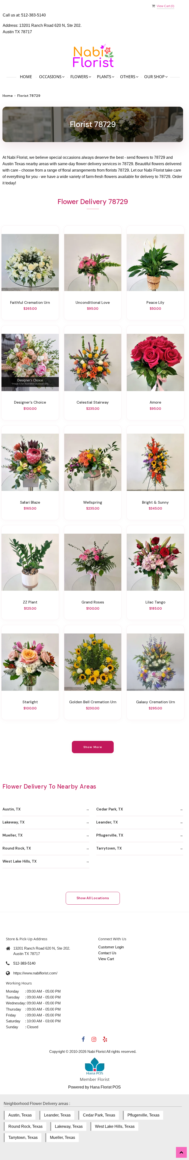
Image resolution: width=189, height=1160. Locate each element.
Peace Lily (155, 302)
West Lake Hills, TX (19, 861)
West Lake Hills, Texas (115, 1126)
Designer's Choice (30, 402)
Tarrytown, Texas (23, 1137)
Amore (155, 402)
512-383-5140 (33, 15)
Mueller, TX (12, 835)
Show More (92, 747)
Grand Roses (92, 602)
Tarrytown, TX (109, 848)
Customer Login (111, 947)
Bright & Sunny (155, 502)
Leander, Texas (57, 1115)
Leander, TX (107, 822)
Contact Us (107, 953)
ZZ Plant (30, 602)
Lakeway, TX (13, 822)
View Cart (106, 959)
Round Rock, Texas (25, 1126)
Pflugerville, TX (109, 835)
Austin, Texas (20, 1115)
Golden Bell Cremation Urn (92, 702)
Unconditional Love (93, 302)
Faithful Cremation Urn (30, 302)
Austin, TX (11, 809)
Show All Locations (93, 898)
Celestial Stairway (93, 402)
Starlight (30, 702)
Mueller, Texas (62, 1137)
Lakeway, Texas (69, 1126)
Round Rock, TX (16, 848)
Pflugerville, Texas (143, 1115)
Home (26, 76)
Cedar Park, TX (109, 809)
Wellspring (92, 502)
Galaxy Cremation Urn (155, 702)
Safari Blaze (30, 502)
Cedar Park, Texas (99, 1115)
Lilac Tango (155, 602)
